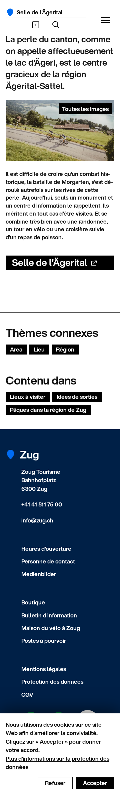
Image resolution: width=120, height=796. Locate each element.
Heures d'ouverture (46, 548)
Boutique (33, 602)
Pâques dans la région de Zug (48, 409)
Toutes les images (85, 109)
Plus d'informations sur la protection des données (57, 762)
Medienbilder (38, 574)
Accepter (95, 783)
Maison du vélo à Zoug (50, 628)
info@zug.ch (37, 520)
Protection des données (52, 681)
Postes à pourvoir (43, 640)
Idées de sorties (77, 397)
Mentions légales (43, 669)
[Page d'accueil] (10, 12)
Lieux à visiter (27, 397)
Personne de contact (48, 561)
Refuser (55, 783)
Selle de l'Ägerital (49, 262)
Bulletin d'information (49, 615)
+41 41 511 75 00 (41, 504)
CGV (27, 694)
